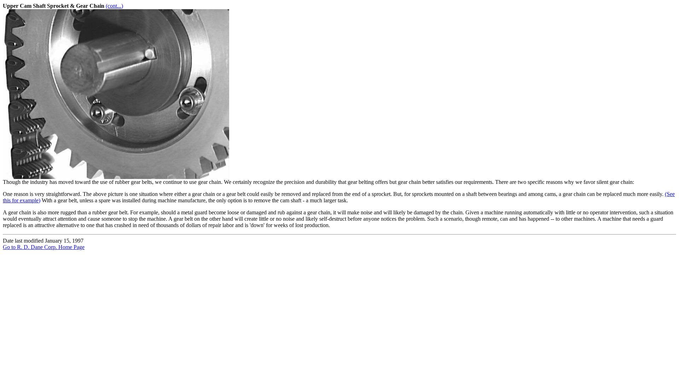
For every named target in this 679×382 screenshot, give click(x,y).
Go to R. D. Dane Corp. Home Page (44, 247)
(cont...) (114, 6)
